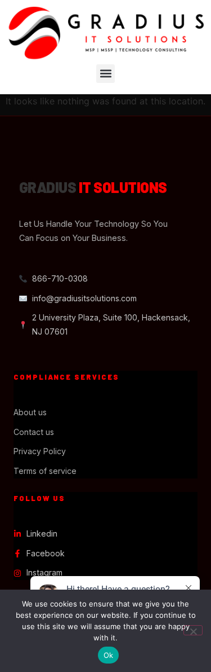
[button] (105, 73)
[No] (193, 630)
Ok (109, 655)
